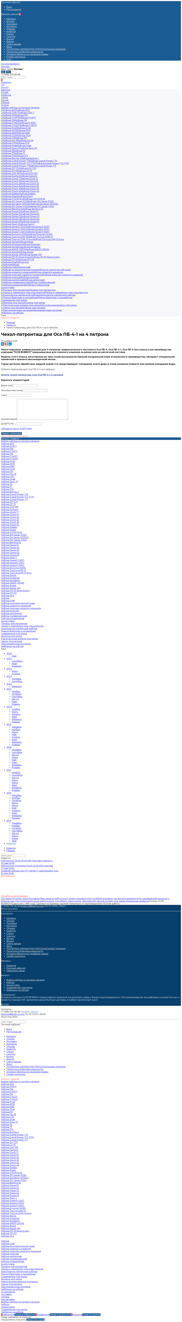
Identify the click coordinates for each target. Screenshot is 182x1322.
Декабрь (17, 727)
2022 (9, 684)
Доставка (11, 24)
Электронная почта (12, 390)
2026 (9, 653)
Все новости (8, 876)
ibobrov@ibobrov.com (32, 906)
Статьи (10, 34)
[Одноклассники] (6, 344)
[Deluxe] (6, 95)
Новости (11, 31)
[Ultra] (5, 105)
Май (14, 656)
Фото (9, 46)
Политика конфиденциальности (24, 52)
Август (15, 699)
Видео (10, 39)
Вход (9, 7)
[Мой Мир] (10, 344)
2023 (9, 676)
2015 (8, 820)
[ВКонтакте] (2, 344)
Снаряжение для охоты (19, 987)
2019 (8, 724)
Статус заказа (13, 44)
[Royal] (5, 102)
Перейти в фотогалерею (14, 896)
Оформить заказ (15, 970)
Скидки (10, 36)
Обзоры (10, 850)
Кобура (10, 982)
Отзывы (10, 29)
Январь (16, 704)
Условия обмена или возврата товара (27, 54)
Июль (15, 671)
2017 (8, 770)
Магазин (11, 19)
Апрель (16, 674)
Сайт (3, 395)
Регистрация (13, 9)
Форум (10, 41)
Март (14, 663)
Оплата (10, 21)
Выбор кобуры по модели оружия (25, 980)
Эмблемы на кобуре (17, 990)
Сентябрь (17, 661)
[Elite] (4, 97)
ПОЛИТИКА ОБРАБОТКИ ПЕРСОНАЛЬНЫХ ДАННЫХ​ (36, 49)
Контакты (11, 26)
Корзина (11, 965)
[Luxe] (5, 100)
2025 (9, 658)
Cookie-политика (15, 57)
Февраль (17, 666)
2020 (9, 706)
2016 (8, 793)
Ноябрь (16, 691)
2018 (8, 747)
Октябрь (16, 679)
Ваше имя (6, 385)
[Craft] (4, 92)
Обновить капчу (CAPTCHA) (16, 428)
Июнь (15, 732)
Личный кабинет (16, 968)
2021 (8, 689)
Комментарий (9, 419)
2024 (9, 668)
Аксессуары (13, 985)
